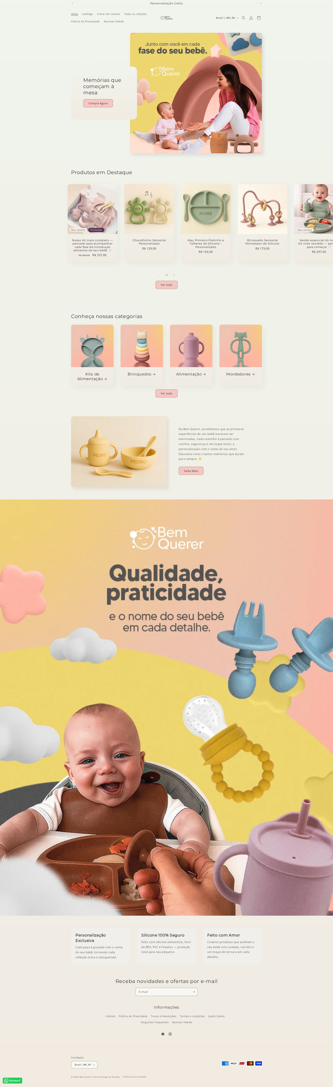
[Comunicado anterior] (72, 3)
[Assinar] (194, 992)
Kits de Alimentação (90, 376)
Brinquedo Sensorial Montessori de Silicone (262, 241)
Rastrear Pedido (182, 1022)
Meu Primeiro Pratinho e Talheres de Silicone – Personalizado (205, 243)
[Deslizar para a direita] (174, 275)
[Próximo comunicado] (260, 3)
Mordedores (238, 374)
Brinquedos (139, 374)
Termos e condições (192, 1016)
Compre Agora (98, 103)
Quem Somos (216, 1016)
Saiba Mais (191, 471)
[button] (243, 18)
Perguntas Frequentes (155, 1022)
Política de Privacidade (133, 1016)
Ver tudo (166, 284)
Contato (111, 1016)
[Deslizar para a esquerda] (159, 275)
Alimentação (189, 374)
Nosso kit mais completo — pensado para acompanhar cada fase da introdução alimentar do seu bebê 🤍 (92, 245)
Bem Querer (85, 1077)
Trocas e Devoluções (163, 1016)
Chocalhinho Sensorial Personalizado (149, 241)
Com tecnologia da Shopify (106, 1077)
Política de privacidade (134, 1076)
